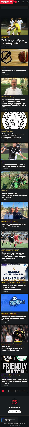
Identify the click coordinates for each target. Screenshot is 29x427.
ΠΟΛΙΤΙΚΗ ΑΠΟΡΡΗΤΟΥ (8, 423)
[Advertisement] (14, 13)
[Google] (19, 411)
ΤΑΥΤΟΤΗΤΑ (22, 423)
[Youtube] (16, 411)
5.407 (18, 391)
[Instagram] (13, 411)
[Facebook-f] (9, 411)
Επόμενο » (24, 391)
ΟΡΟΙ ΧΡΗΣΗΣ (16, 423)
